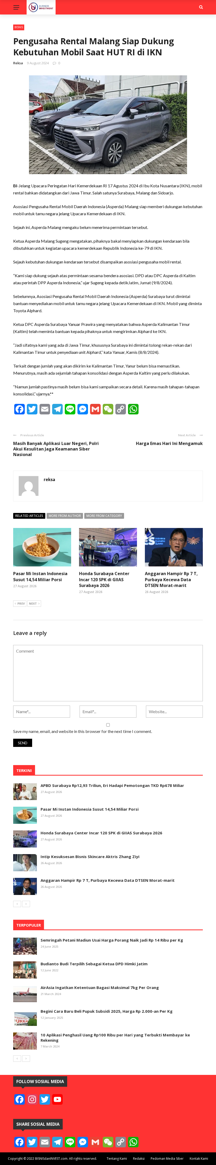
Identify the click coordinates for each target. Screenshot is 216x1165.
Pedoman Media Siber (167, 1158)
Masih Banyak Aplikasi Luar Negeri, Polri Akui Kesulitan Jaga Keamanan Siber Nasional (56, 448)
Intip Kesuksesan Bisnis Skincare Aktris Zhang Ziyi (90, 856)
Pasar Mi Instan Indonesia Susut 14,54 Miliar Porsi (40, 576)
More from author (65, 515)
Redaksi (139, 1158)
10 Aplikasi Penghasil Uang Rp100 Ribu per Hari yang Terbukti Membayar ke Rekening (115, 1037)
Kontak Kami (199, 1158)
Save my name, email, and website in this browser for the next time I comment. (82, 731)
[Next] (26, 904)
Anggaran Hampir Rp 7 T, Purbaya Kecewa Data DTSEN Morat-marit (171, 579)
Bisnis (18, 27)
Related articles (29, 515)
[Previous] (17, 904)
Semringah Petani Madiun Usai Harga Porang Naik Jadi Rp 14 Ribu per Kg (112, 940)
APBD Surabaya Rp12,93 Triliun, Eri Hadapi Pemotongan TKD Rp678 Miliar (112, 785)
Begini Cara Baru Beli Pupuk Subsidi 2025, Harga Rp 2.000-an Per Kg (107, 1011)
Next (33, 603)
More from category (104, 515)
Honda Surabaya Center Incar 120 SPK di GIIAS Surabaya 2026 (104, 579)
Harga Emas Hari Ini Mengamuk (169, 443)
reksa (18, 63)
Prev (21, 603)
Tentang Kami (117, 1158)
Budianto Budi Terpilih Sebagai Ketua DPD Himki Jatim (94, 963)
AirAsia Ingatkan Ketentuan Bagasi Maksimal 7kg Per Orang (100, 987)
